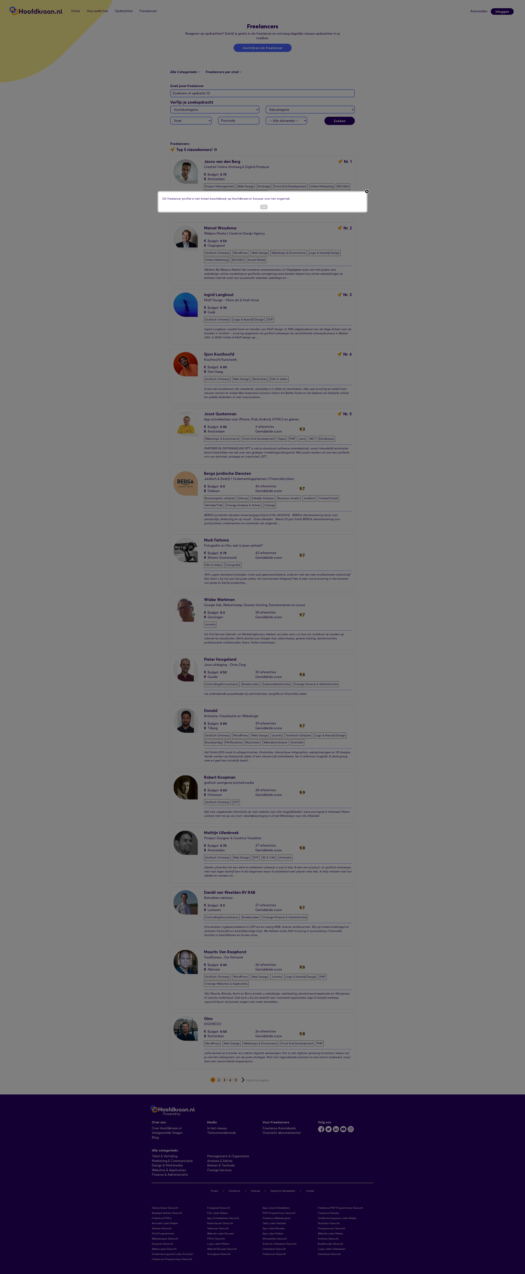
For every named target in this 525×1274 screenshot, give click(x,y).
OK (264, 207)
